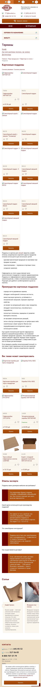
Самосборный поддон (29, 93)
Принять (20, 682)
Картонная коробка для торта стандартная (10, 382)
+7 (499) (15, 649)
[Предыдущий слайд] (3, 605)
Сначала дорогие (19, 69)
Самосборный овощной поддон (29, 170)
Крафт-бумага (9, 605)
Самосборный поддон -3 (11, 169)
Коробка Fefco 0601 (28, 381)
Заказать (30, 109)
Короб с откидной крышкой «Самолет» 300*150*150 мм (28, 459)
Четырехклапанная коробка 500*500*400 (29, 417)
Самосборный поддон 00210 (10, 205)
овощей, (21, 253)
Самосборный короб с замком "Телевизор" (10, 135)
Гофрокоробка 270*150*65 (7, 417)
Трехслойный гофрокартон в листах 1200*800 (10, 459)
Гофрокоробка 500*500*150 (7, 94)
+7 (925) (11, 652)
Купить (11, 109)
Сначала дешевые (7, 69)
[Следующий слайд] (37, 605)
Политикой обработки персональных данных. (23, 676)
